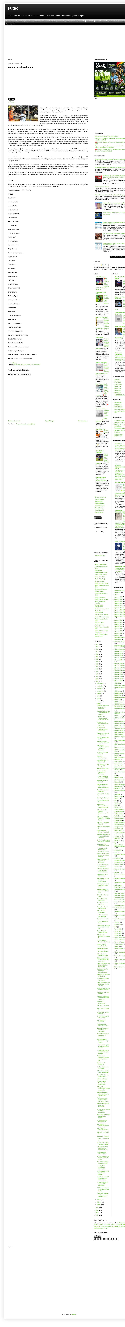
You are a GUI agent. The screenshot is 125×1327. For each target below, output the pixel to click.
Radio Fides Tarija (100, 579)
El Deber (118, 1224)
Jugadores (117, 835)
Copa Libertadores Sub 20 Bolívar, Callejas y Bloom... (103, 984)
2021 (97, 656)
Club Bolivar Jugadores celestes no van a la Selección (103, 748)
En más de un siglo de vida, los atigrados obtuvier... (103, 1046)
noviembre (100, 686)
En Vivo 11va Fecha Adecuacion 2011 (102, 1143)
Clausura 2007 (118, 651)
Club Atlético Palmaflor (100, 451)
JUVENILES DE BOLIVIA (119, 837)
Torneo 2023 (117, 931)
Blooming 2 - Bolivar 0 (103, 798)
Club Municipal (118, 716)
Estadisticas (117, 402)
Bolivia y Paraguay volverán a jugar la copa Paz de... (103, 1094)
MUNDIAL (99, 21)
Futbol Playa (118, 820)
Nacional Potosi (118, 864)
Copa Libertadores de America (37, 21)
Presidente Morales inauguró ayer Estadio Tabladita (102, 950)
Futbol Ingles (99, 501)
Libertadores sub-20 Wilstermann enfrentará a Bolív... (103, 786)
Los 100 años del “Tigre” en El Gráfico (114, 233)
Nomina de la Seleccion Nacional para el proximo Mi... (103, 1058)
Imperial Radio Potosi (101, 572)
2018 (97, 664)
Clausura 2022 (118, 678)
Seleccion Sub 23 (119, 905)
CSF (115, 775)
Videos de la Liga (100, 555)
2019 (97, 661)
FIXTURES (90, 21)
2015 (97, 671)
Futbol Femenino (119, 816)
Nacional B (118, 443)
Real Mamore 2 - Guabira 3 (101, 1020)
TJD (115, 927)
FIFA (115, 805)
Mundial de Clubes (119, 860)
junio (98, 698)
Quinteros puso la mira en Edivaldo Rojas (103, 988)
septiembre (100, 691)
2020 (97, 659)
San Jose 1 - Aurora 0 (103, 1005)
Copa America (118, 764)
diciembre (100, 683)
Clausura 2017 (118, 672)
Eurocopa (117, 794)
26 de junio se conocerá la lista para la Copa (102, 729)
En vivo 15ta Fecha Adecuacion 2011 (102, 777)
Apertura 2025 (118, 633)
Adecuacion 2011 (18, 364)
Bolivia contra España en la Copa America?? (103, 1105)
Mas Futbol (117, 850)
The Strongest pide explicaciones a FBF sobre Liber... (102, 1099)
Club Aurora (27, 364)
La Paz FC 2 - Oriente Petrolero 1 (103, 1012)
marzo (99, 1199)
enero (99, 1204)
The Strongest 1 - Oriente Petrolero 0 (103, 831)
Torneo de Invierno (119, 937)
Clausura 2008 (118, 653)
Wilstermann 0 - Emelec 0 (101, 1063)
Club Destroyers (119, 702)
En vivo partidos (99, 581)
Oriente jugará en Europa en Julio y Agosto (102, 1041)
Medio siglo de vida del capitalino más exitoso (103, 1116)
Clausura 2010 (118, 658)
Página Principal (49, 421)
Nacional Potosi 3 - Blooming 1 (102, 899)
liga (115, 843)
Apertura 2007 (118, 597)
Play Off (116, 872)
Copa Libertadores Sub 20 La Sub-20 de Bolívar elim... (103, 965)
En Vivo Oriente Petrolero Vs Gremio (103, 941)
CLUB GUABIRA (119, 706)
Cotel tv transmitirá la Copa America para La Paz (103, 1189)
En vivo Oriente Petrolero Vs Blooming (101, 772)
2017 (97, 666)
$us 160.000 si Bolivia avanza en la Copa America (103, 855)
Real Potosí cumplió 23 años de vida (102, 1162)
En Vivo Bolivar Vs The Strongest (102, 915)
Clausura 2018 (118, 674)
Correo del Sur (109, 1226)
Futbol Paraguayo (119, 818)
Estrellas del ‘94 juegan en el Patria (103, 844)
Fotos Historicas (119, 809)
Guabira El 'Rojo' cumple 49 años (102, 945)
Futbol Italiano (99, 512)
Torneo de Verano (119, 942)
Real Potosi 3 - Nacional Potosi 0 (102, 1128)
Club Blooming (118, 693)
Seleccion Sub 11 (119, 893)
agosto (99, 693)
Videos (116, 946)
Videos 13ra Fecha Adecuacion (102, 875)
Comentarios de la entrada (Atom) (25, 424)
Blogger (73, 1314)
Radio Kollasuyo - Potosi (102, 617)
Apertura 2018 (118, 622)
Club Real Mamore (119, 721)
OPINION (117, 380)
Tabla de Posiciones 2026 (111, 21)
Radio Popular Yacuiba (101, 599)
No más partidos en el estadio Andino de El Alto (103, 1157)
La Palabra (107, 1224)
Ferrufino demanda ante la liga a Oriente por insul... (103, 849)
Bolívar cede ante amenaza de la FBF (103, 742)
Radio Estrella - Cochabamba (99, 611)
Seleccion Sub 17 (119, 897)
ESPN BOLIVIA (118, 407)
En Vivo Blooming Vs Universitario (103, 1016)
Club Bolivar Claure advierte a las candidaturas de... (102, 1148)
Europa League (118, 796)
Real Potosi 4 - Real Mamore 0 (102, 790)
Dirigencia (66, 21)
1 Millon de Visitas (102, 1079)
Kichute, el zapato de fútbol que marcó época (103, 885)
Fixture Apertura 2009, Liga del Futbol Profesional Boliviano (113, 244)
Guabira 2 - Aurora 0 (102, 919)
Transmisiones (10, 24)
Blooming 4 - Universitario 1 (101, 1002)
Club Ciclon (117, 699)
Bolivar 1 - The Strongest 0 (101, 911)
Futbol (14, 8)
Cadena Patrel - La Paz (101, 614)
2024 (97, 649)
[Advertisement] (66, 42)
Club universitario (35, 364)
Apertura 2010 (118, 603)
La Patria (100, 1224)
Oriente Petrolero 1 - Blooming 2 (102, 761)
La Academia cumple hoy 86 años (103, 979)
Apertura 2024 (118, 631)
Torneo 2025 (117, 933)
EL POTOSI (117, 388)
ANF (115, 595)
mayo (99, 701)
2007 (97, 1215)
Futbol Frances (99, 499)
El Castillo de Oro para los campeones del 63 (103, 927)
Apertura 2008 (118, 599)
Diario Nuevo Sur (98, 1228)
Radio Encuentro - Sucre (102, 609)
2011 (97, 681)
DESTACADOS (118, 777)
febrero (99, 1202)
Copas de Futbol (101, 477)
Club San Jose (118, 734)
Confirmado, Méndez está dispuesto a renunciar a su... (102, 1195)
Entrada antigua (82, 421)
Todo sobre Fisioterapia (118, 353)
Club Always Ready (101, 384)
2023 (97, 651)
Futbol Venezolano (119, 822)
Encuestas (117, 788)
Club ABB (117, 683)
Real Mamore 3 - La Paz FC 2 (102, 903)
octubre (99, 688)
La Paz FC (117, 840)
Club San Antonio (119, 732)
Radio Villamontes (100, 597)
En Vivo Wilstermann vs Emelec (103, 1067)
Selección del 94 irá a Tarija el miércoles (103, 1071)
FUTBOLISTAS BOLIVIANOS (118, 435)
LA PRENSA (118, 384)
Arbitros (116, 635)
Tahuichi (116, 922)
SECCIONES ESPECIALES (118, 886)
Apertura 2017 (118, 620)
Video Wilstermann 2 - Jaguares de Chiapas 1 (103, 860)
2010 (97, 1207)
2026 (97, 644)
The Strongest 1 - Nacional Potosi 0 (102, 1024)
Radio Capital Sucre (100, 564)
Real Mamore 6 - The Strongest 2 (103, 765)
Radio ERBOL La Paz (101, 634)
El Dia (105, 1228)
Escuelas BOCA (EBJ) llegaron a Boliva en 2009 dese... (103, 836)
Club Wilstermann (101, 362)
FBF (83, 21)
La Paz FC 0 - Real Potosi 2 (102, 753)
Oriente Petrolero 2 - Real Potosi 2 (102, 907)
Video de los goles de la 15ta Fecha (103, 734)
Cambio (116, 1226)
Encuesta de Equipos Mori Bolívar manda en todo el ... (103, 997)
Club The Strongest (21, 21)
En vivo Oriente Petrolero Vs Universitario (101, 1083)
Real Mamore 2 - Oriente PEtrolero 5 (103, 1124)
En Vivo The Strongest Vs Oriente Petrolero (103, 840)
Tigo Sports (117, 924)
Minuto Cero (98, 570)
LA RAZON (117, 382)
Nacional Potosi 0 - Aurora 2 (102, 781)
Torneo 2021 (117, 929)
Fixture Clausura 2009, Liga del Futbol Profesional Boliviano (114, 223)
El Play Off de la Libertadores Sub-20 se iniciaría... (103, 1088)
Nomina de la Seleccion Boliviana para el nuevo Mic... (103, 806)
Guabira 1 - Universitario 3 (101, 757)
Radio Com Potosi (100, 577)
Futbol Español (99, 510)
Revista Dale (98, 636)
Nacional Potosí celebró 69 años (102, 931)
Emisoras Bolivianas (101, 589)
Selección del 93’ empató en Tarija (102, 954)
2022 (97, 654)
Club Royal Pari (100, 429)
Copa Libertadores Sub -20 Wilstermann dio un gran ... (103, 712)
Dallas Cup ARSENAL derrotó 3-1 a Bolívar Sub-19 (103, 818)
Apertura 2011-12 (119, 605)
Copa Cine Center (119, 766)
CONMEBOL (118, 405)
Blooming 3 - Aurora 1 (103, 1136)
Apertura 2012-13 (119, 608)
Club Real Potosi (119, 723)
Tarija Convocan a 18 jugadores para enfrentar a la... (103, 1178)
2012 (97, 679)
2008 (97, 1212)
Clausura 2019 (118, 676)
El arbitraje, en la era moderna (102, 992)
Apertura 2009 (118, 601)
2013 (97, 676)
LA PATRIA (117, 386)
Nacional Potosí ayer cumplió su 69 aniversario (103, 1029)
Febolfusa (117, 803)
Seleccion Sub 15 (119, 895)
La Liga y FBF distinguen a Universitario (101, 1167)
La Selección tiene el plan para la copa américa (103, 1052)
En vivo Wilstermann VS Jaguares (102, 865)
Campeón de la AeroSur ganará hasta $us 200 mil (102, 718)
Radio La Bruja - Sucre (101, 583)
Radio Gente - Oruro (101, 574)
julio (98, 696)
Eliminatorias (75, 21)
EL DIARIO (117, 390)
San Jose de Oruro (101, 409)
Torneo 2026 (117, 935)
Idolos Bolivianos (119, 824)
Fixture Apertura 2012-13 (102, 187)
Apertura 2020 (118, 626)
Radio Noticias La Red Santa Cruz (101, 631)
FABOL (116, 798)
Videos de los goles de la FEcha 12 (103, 975)
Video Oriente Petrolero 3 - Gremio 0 (103, 936)
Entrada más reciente (14, 421)
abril (98, 703)
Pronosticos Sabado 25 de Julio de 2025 (106, 136)
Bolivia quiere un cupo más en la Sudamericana (103, 880)
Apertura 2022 (118, 629)
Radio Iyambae (99, 625)
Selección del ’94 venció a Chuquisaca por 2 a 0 (103, 812)
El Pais (113, 1224)
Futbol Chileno (99, 508)
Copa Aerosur (118, 761)
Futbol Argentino (99, 503)
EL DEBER (117, 393)
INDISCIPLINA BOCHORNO (118, 829)
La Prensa (11, 102)
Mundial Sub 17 (118, 862)
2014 (97, 674)
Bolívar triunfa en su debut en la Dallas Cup (102, 891)
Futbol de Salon (118, 814)
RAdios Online (99, 591)
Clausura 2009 (118, 655)
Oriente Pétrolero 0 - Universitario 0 (102, 1075)
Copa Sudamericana (55, 21)
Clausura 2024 (118, 681)
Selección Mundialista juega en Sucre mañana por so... (103, 870)
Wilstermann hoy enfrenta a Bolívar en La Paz (102, 723)
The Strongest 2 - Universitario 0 (102, 1152)
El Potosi (101, 1226)
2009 (97, 1210)
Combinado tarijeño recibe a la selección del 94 (102, 970)
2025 (97, 646)
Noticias (116, 867)
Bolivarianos (117, 639)
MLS (115, 852)
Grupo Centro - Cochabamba (99, 606)
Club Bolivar (9, 21)
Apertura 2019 (118, 624)
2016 (97, 669)
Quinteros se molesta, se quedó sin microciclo (103, 707)
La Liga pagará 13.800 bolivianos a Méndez (103, 1173)
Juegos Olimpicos (119, 832)
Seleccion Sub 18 (119, 900)
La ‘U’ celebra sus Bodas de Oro (102, 1120)
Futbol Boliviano (101, 277)
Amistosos (117, 592)
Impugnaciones (118, 827)
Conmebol (117, 759)
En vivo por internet (100, 497)
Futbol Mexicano (100, 506)
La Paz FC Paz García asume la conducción (103, 1110)
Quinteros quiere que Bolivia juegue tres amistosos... (103, 959)
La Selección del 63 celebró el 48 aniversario (102, 1184)
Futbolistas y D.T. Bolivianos (101, 293)
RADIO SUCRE (99, 622)
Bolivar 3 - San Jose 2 (103, 768)
